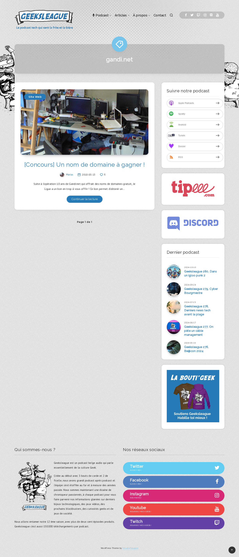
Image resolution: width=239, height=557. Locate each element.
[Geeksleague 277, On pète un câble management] (174, 327)
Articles (121, 15)
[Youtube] (217, 15)
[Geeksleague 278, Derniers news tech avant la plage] (174, 307)
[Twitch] (198, 15)
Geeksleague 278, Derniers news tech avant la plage (197, 310)
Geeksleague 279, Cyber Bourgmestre (201, 291)
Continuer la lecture (84, 199)
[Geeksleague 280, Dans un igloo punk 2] (174, 272)
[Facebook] (186, 15)
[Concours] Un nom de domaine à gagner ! (84, 164)
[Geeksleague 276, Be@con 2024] (174, 347)
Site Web (35, 96)
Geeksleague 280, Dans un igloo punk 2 (200, 273)
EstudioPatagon (130, 548)
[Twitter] (192, 15)
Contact (160, 15)
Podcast (102, 15)
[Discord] (211, 15)
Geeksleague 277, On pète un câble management (198, 330)
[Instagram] (205, 15)
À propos (140, 15)
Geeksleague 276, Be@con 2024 (196, 349)
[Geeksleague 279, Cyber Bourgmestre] (174, 289)
